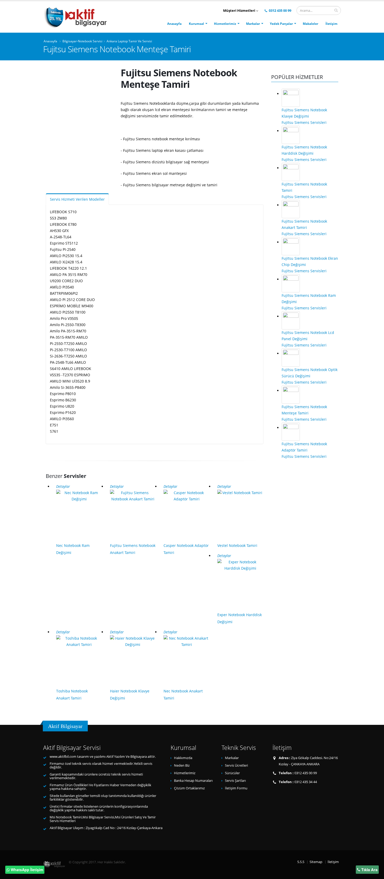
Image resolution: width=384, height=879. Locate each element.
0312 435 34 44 (305, 782)
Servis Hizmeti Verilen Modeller (77, 199)
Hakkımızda (183, 758)
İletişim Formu (236, 788)
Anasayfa (174, 23)
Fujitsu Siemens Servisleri (304, 122)
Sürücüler (232, 773)
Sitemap (316, 862)
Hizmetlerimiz (225, 23)
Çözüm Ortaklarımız (189, 788)
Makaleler (310, 23)
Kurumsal (196, 23)
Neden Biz (182, 765)
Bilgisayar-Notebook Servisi (82, 41)
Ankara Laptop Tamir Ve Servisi (129, 41)
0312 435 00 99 (279, 10)
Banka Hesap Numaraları (193, 780)
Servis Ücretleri (236, 765)
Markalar (253, 23)
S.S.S (300, 862)
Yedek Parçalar (281, 23)
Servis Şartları (235, 780)
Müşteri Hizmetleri (239, 10)
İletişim (331, 23)
